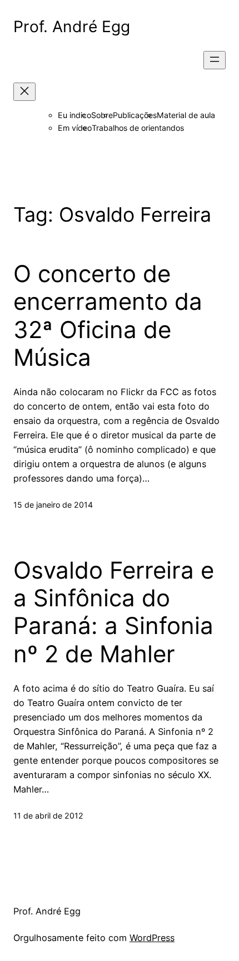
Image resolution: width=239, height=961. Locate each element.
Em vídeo (75, 127)
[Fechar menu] (24, 92)
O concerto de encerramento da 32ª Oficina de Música (107, 315)
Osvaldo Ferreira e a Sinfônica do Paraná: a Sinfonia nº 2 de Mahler (113, 612)
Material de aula (186, 115)
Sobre (102, 115)
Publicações (135, 115)
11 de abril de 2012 (48, 815)
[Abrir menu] (214, 60)
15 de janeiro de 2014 (53, 504)
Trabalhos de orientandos (138, 127)
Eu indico (74, 115)
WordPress (152, 937)
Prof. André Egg (71, 26)
